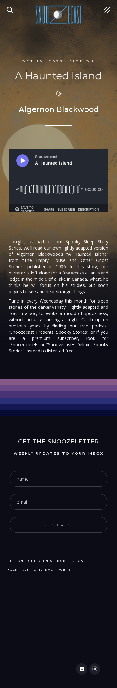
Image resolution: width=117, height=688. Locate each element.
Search (11, 6)
